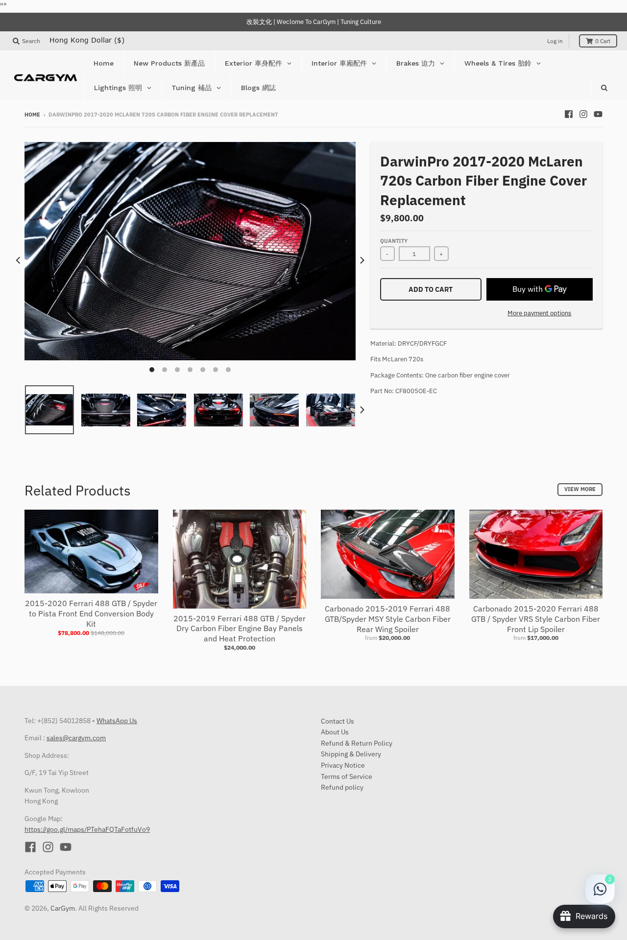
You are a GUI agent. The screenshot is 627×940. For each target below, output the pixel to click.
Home (32, 114)
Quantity (394, 240)
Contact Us (337, 721)
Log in (555, 41)
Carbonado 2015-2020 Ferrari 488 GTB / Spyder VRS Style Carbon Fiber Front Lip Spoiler (535, 619)
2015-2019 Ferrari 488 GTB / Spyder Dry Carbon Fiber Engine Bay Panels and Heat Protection (239, 628)
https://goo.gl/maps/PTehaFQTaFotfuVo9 (87, 829)
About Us (335, 732)
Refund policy (342, 787)
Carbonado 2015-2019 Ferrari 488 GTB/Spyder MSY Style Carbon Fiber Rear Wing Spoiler (388, 619)
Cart (602, 41)
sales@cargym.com (76, 737)
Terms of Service (346, 776)
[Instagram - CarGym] (583, 114)
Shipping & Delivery (351, 754)
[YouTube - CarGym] (598, 114)
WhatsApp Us (116, 720)
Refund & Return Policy (356, 743)
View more (580, 489)
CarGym (62, 908)
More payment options (539, 313)
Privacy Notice (343, 765)
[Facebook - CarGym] (568, 114)
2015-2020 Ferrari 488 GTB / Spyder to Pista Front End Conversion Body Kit (91, 613)
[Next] (361, 260)
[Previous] (18, 260)
